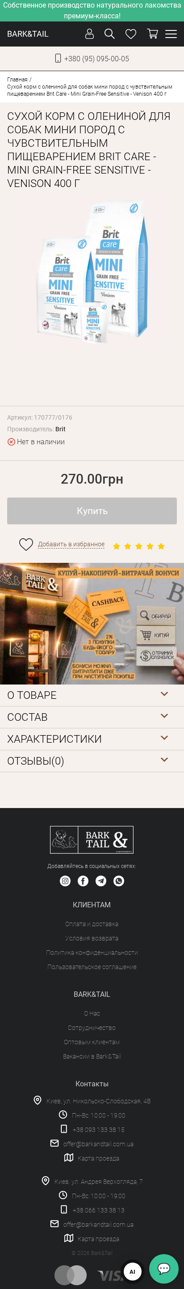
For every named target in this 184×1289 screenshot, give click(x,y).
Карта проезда (98, 1158)
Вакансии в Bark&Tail (92, 1056)
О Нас (92, 1013)
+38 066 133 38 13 (99, 1210)
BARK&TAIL (28, 33)
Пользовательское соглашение (92, 966)
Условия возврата (91, 938)
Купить (92, 511)
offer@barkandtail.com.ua (98, 1144)
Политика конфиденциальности (92, 952)
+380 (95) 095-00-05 (96, 59)
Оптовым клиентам (92, 1042)
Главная (17, 80)
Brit (60, 429)
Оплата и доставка (91, 923)
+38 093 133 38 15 (99, 1129)
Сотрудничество (92, 1027)
